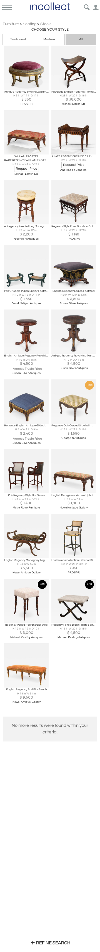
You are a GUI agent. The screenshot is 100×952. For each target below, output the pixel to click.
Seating (29, 24)
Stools (45, 24)
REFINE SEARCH (53, 943)
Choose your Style (50, 30)
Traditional (18, 39)
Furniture (11, 24)
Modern (49, 39)
